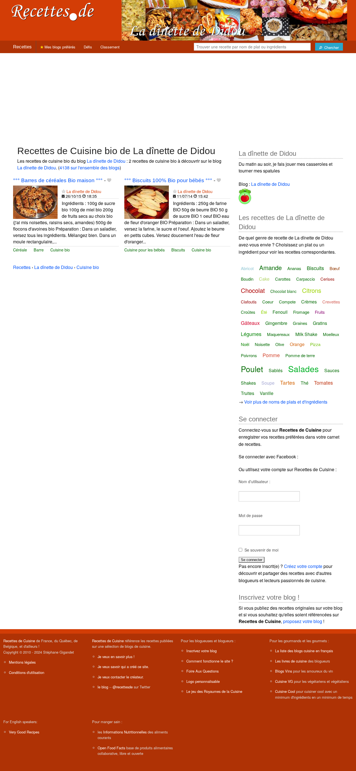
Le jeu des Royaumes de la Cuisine (214, 691)
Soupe (268, 383)
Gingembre (276, 323)
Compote (287, 302)
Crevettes (331, 302)
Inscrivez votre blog (201, 650)
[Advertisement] (178, 96)
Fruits (320, 312)
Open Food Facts (111, 747)
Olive (279, 344)
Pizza (315, 344)
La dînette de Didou (106, 161)
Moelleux (331, 334)
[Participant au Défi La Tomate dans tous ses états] (245, 195)
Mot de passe (251, 515)
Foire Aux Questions (202, 671)
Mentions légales (22, 662)
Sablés (276, 370)
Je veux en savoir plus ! (116, 656)
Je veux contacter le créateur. (121, 676)
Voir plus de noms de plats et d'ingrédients (285, 402)
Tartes (287, 382)
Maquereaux (278, 334)
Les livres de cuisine (291, 661)
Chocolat (253, 290)
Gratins (320, 323)
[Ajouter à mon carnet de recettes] (109, 180)
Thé (304, 383)
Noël (245, 344)
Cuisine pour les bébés (144, 250)
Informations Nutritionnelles (125, 732)
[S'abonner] (63, 191)
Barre (39, 250)
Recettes (22, 47)
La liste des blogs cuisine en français (304, 650)
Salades (303, 369)
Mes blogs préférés (59, 47)
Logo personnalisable (203, 681)
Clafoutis (249, 302)
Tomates (323, 382)
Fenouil (280, 312)
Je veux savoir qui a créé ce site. (123, 666)
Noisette (262, 344)
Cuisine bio (60, 250)
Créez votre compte (303, 566)
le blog (103, 687)
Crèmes (309, 301)
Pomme (271, 355)
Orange (297, 344)
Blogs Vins (283, 671)
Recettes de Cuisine (19, 640)
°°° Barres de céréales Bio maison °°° (58, 180)
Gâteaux (250, 322)
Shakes (248, 383)
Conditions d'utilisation (26, 672)
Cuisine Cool (285, 691)
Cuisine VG (284, 681)
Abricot (247, 268)
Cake (264, 279)
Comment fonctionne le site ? (209, 661)
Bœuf (335, 268)
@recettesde (123, 687)
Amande (270, 267)
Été (264, 312)
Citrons (311, 290)
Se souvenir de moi (261, 550)
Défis (88, 47)
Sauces (331, 370)
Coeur (267, 302)
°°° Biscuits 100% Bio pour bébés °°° (168, 180)
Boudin (247, 279)
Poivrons (249, 355)
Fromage (301, 312)
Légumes (251, 333)
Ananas (294, 268)
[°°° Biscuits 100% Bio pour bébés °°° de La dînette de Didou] (146, 201)
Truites (247, 393)
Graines (300, 323)
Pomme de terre (300, 355)
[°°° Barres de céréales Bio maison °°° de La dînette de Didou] (35, 201)
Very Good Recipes (24, 732)
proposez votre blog (302, 621)
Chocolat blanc (283, 291)
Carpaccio (305, 279)
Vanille (266, 393)
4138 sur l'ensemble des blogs (90, 167)
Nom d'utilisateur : (254, 481)
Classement (110, 47)
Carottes (283, 279)
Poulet (252, 368)
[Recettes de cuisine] (53, 11)
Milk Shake (306, 334)
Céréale (20, 250)
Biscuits (178, 250)
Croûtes (248, 312)
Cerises (327, 279)
